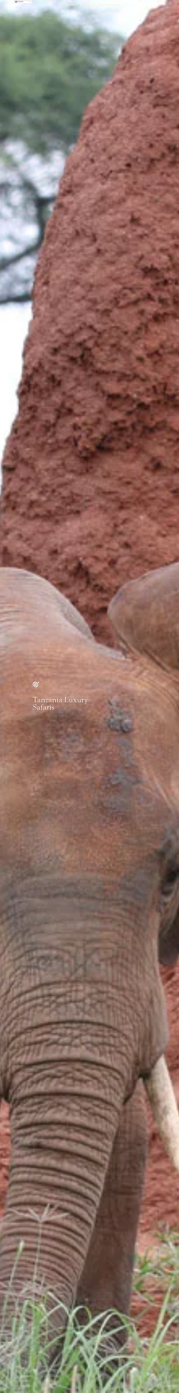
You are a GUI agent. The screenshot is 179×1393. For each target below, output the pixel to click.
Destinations (89, 4)
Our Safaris (71, 4)
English (20, 1)
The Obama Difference (109, 4)
